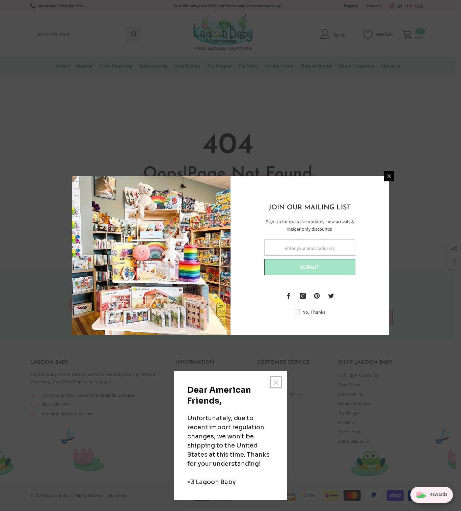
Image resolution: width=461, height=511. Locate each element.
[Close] (389, 176)
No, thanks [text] (313, 312)
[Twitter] (331, 296)
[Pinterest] (317, 296)
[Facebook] (288, 296)
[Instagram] (303, 296)
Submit (310, 267)
